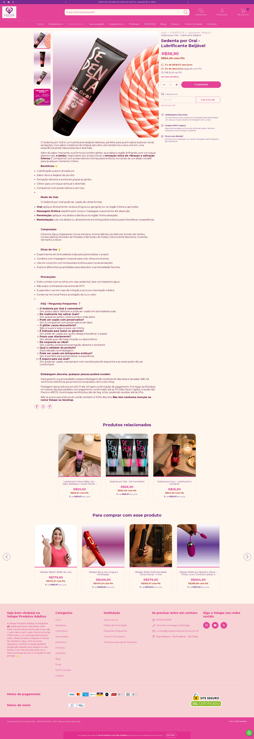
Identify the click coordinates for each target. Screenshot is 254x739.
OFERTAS (150, 24)
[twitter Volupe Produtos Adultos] (13, 2)
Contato (212, 24)
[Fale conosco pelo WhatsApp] (249, 732)
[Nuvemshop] (238, 721)
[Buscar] (185, 12)
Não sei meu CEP (168, 105)
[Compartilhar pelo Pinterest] (49, 407)
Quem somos (111, 619)
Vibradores (55, 24)
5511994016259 (163, 619)
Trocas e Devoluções (114, 636)
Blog (163, 24)
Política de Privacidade (115, 625)
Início (40, 24)
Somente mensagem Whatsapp (173, 625)
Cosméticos (75, 24)
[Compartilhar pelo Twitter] (43, 407)
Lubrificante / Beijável (199, 32)
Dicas (174, 24)
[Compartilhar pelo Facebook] (37, 407)
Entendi (171, 735)
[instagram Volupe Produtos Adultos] (4, 2)
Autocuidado (97, 24)
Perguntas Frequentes (115, 631)
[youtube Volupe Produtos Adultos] (9, 2)
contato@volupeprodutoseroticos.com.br (177, 631)
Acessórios (115, 24)
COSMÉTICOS (177, 32)
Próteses (134, 24)
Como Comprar (193, 24)
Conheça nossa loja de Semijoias (120, 642)
